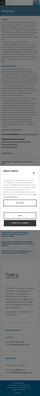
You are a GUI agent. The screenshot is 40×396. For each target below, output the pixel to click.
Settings (20, 203)
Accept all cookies (20, 223)
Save (20, 215)
